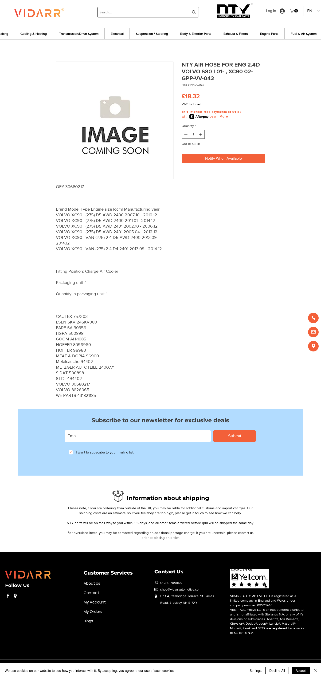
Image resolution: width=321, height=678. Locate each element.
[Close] (315, 670)
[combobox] (148, 12)
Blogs (88, 621)
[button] (294, 10)
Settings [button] (256, 670)
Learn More (218, 116)
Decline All (277, 670)
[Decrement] (185, 134)
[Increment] (201, 134)
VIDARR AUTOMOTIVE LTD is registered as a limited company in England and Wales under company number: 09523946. (263, 600)
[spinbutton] (193, 134)
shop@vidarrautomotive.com (180, 589)
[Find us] (313, 346)
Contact (91, 592)
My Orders (93, 611)
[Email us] (313, 332)
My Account (95, 602)
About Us (92, 583)
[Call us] (313, 318)
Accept (301, 670)
